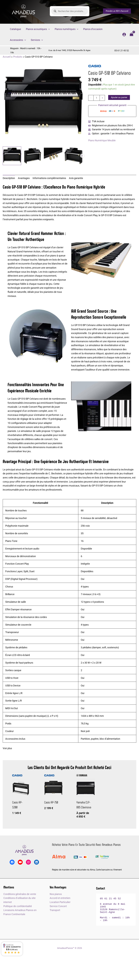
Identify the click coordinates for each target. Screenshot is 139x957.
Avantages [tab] (24, 178)
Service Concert (58, 906)
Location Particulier (60, 902)
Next (82, 156)
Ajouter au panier (119, 97)
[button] (117, 11)
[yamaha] (81, 775)
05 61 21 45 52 (121, 50)
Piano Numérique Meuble (102, 140)
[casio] (95, 66)
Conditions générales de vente (19, 894)
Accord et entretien (60, 898)
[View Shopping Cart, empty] (131, 34)
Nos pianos (56, 894)
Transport (55, 910)
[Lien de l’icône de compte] (124, 34)
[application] (48, 29)
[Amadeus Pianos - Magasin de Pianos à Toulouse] (24, 850)
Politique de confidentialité (17, 906)
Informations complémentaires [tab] (49, 178)
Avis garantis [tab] (76, 178)
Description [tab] (9, 178)
